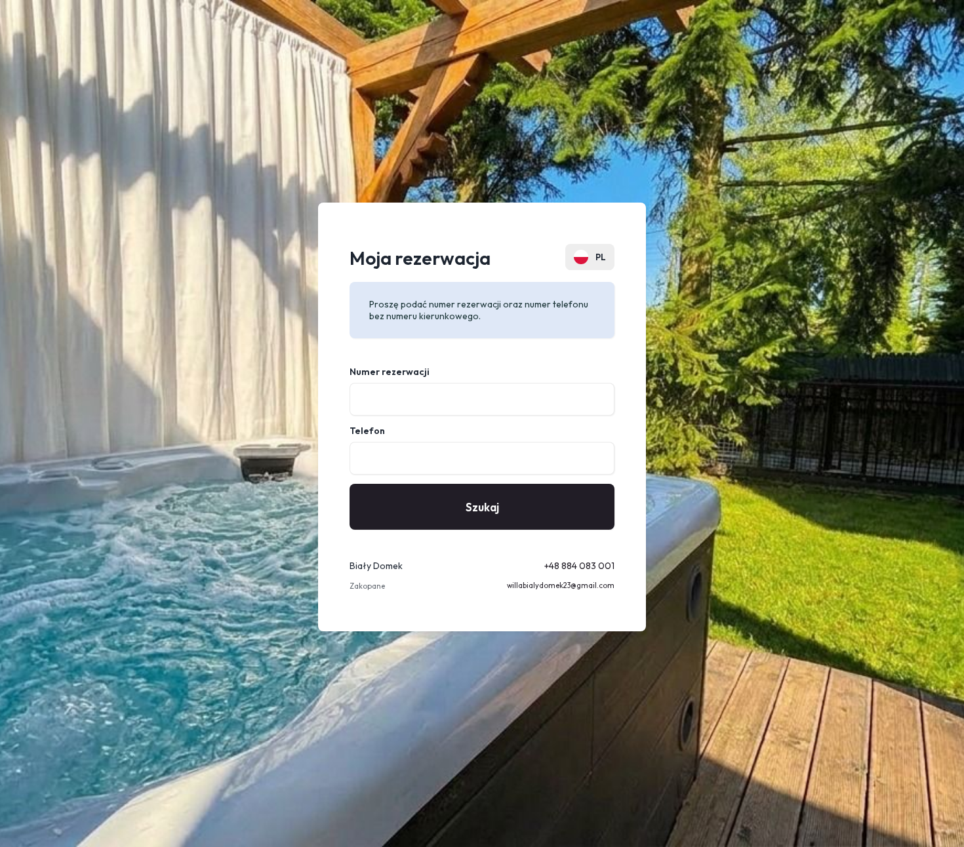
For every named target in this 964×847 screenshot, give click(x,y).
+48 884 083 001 (579, 566)
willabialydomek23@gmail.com (560, 585)
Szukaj (482, 507)
